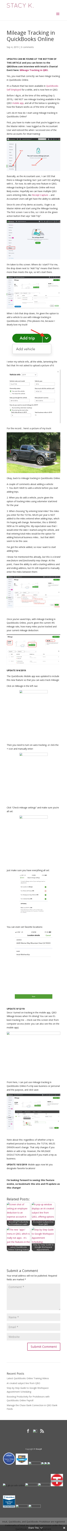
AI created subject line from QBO (23, 1383)
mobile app (18, 103)
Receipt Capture (40, 194)
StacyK (39, 1449)
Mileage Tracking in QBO (34, 70)
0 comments (27, 47)
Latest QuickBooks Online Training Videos (28, 1378)
